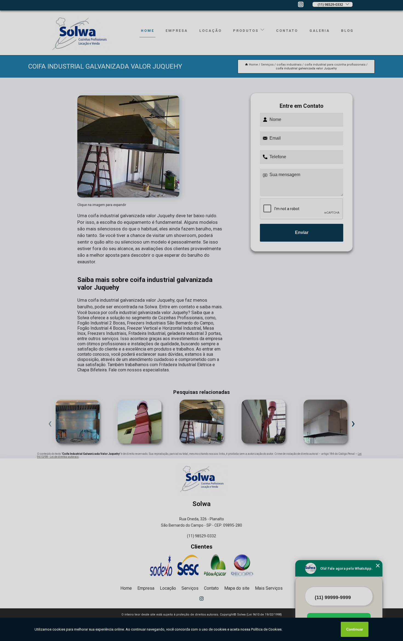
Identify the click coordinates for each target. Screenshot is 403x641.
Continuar (354, 629)
